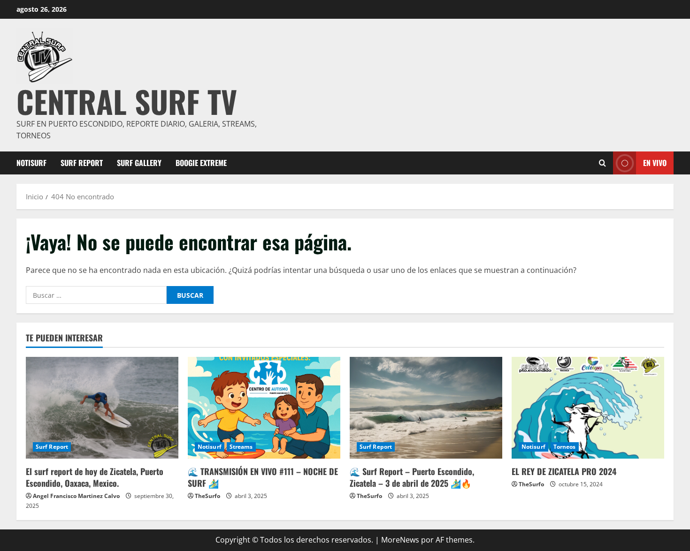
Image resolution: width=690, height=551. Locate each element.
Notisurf (31, 162)
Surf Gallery (139, 162)
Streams (241, 447)
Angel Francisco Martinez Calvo (76, 496)
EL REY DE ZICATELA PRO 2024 (564, 471)
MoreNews (400, 540)
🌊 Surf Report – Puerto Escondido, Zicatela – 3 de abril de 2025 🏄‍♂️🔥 (412, 477)
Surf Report (82, 162)
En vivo (655, 162)
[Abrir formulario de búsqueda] (602, 163)
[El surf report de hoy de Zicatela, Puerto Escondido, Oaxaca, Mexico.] (102, 408)
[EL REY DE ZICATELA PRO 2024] (588, 408)
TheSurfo (207, 496)
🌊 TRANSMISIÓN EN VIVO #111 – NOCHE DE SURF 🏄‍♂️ (263, 477)
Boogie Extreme (201, 162)
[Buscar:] (96, 295)
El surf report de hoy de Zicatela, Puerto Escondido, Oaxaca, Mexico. (94, 477)
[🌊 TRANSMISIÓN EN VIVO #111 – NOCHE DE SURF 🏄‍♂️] (264, 408)
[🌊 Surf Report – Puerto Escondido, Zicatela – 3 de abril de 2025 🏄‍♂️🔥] (426, 408)
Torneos (564, 447)
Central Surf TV (126, 101)
